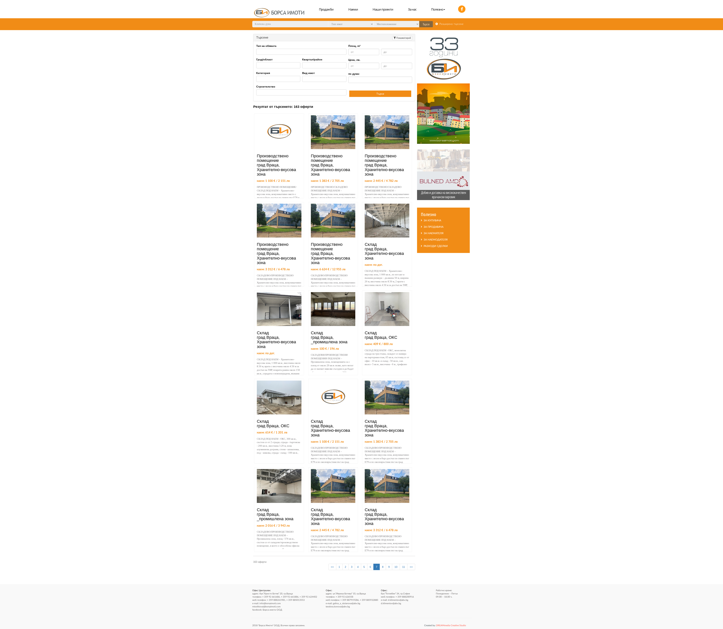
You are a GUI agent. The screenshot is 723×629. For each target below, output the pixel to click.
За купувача (431, 220)
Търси (380, 93)
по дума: (354, 73)
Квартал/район (312, 59)
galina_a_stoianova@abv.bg (346, 603)
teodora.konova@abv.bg (338, 606)
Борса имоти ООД (272, 610)
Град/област (264, 59)
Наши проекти (383, 9)
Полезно (437, 9)
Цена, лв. (354, 59)
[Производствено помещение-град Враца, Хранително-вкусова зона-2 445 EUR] (387, 132)
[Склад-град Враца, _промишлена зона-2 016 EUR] (279, 486)
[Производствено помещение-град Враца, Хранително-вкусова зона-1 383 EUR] (333, 132)
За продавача (432, 227)
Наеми (353, 9)
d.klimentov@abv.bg (398, 600)
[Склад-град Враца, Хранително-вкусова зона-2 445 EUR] (333, 486)
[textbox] (258, 52)
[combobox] (301, 52)
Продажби (326, 9)
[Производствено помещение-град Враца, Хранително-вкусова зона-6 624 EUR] (333, 221)
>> (411, 566)
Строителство (265, 86)
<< (332, 566)
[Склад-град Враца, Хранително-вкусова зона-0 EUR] (387, 221)
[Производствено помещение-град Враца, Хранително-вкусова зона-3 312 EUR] (279, 221)
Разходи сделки (435, 246)
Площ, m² (354, 45)
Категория (263, 73)
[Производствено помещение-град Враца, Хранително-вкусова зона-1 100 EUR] (279, 132)
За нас (412, 9)
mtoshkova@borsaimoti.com (266, 606)
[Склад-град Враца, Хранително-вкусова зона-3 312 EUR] (387, 486)
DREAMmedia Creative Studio (445, 625)
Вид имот (308, 73)
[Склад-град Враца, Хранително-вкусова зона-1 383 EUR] (387, 397)
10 (395, 566)
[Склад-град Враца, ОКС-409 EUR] (387, 309)
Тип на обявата (266, 45)
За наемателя (432, 233)
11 (403, 566)
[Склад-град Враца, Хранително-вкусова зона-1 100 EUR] (333, 397)
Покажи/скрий (403, 38)
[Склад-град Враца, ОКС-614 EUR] (279, 397)
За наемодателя (435, 239)
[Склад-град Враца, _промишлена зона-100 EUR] (333, 309)
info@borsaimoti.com (270, 603)
